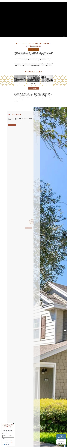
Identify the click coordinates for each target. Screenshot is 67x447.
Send (4, 438)
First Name (4, 435)
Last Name (10, 435)
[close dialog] (13, 423)
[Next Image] (65, 330)
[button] (64, 1)
